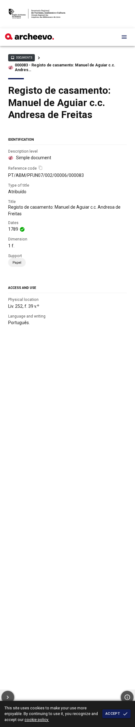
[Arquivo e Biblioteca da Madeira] (29, 38)
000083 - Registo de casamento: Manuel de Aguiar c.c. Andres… (65, 67)
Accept (112, 713)
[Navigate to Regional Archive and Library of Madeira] (37, 14)
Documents (21, 57)
